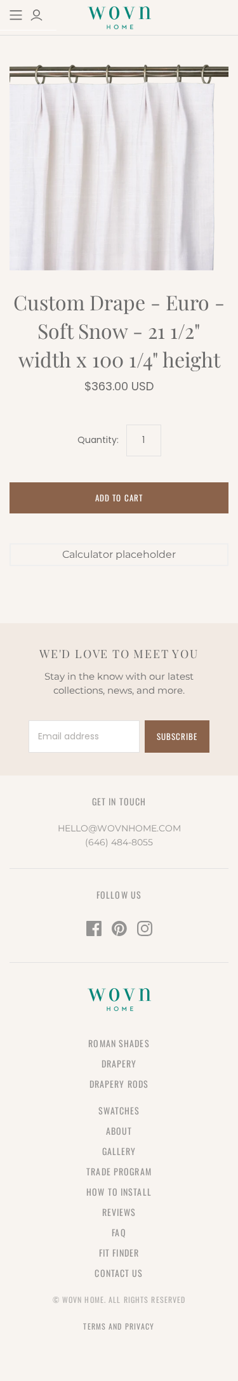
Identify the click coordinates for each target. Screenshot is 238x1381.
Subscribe (177, 736)
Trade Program (119, 1171)
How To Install (119, 1191)
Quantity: (98, 440)
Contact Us (119, 1272)
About (119, 1130)
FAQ (119, 1232)
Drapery (119, 1063)
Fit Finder (119, 1252)
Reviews (119, 1212)
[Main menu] (16, 15)
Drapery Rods (119, 1083)
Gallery (119, 1151)
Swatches (119, 1110)
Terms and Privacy (118, 1326)
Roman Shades (118, 1043)
